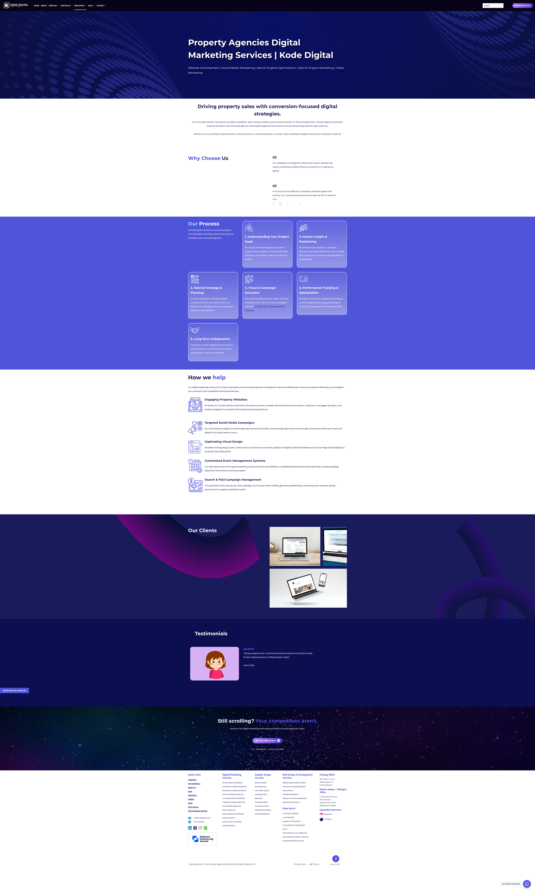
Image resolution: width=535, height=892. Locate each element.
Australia (328, 819)
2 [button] (280, 204)
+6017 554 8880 (198, 822)
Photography (288, 825)
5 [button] (299, 204)
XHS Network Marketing (231, 806)
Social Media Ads (228, 810)
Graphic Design (261, 783)
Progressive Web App (291, 794)
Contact (100, 5)
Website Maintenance (291, 802)
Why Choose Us (194, 784)
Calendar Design (261, 802)
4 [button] (293, 204)
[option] (304, 167)
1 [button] (274, 204)
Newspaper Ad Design (263, 810)
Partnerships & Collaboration (295, 833)
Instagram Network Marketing (234, 787)
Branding (258, 798)
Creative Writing (228, 826)
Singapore (328, 814)
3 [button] (286, 204)
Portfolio (65, 5)
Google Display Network (232, 822)
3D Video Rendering (262, 814)
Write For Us (193, 807)
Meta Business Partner (197, 811)
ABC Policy (314, 864)
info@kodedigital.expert (202, 818)
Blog (90, 5)
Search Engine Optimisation (276, 68)
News (190, 803)
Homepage (192, 780)
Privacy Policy (300, 864)
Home (36, 5)
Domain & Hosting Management (295, 798)
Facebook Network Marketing (234, 790)
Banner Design (260, 787)
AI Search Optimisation (292, 821)
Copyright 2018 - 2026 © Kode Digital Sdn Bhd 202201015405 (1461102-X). (222, 864)
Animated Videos (261, 794)
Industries (79, 5)
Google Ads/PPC (228, 818)
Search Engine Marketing (316, 68)
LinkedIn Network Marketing (233, 802)
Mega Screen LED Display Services (295, 837)
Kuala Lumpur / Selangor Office (333, 791)
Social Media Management (232, 783)
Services (53, 5)
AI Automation (288, 817)
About (44, 5)
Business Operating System (293, 841)
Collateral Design (262, 790)
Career (191, 799)
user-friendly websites (223, 405)
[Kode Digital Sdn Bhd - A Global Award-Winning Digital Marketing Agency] (16, 5)
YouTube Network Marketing (233, 798)
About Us (192, 788)
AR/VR (285, 829)
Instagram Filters (262, 806)
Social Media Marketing (237, 68)
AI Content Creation (291, 813)
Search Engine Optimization (233, 814)
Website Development (204, 68)
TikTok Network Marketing (233, 794)
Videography (300, 825)
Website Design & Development (294, 783)
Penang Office (327, 774)
